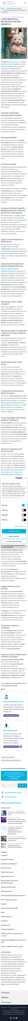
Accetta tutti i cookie (14, 531)
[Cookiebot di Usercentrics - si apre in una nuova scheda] (16, 478)
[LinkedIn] (14, 1018)
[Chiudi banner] (25, 478)
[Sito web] (21, 747)
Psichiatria (4, 921)
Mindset (3, 904)
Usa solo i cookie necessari (14, 541)
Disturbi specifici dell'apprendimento (13, 895)
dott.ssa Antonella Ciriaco (13, 701)
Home (2, 8)
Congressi (4, 855)
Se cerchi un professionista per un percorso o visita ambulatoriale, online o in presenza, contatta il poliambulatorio (14, 775)
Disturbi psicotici (6, 891)
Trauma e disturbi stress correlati (12, 946)
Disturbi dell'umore (7, 876)
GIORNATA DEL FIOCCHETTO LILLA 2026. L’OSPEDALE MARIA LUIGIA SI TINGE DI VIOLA (17, 821)
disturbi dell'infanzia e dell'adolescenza (11, 760)
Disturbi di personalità (8, 887)
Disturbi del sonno (22, 811)
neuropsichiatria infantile (9, 64)
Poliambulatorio (6, 916)
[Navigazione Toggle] (25, 3)
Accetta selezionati (14, 536)
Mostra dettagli (19, 526)
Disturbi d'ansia (6, 868)
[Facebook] (11, 1018)
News (18, 817)
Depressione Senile (7, 859)
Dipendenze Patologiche (9, 864)
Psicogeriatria (5, 925)
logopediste (5, 253)
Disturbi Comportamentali (8, 757)
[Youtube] (16, 1018)
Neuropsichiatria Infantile (14, 8)
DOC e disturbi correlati (9, 900)
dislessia (22, 220)
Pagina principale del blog (11, 803)
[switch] (24, 510)
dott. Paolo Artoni (10, 730)
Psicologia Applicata (7, 929)
